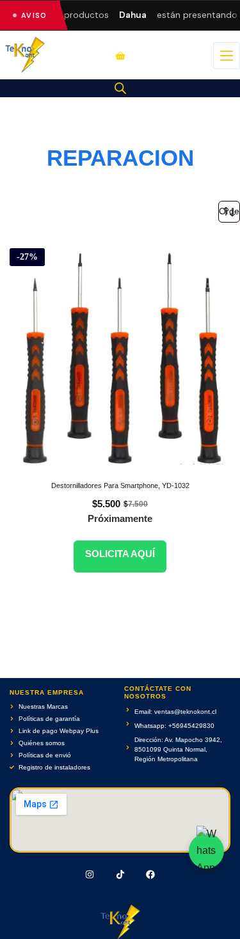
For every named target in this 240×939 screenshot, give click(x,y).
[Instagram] (89, 874)
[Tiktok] (120, 874)
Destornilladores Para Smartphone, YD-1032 (120, 485)
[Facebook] (150, 874)
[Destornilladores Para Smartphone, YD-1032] (120, 351)
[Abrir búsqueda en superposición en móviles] (120, 88)
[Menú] (226, 55)
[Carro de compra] (120, 55)
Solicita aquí (120, 553)
